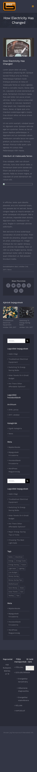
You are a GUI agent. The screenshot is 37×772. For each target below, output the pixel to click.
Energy (10, 561)
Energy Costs (21, 561)
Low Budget (12, 572)
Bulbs (10, 557)
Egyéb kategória (15, 428)
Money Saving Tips (15, 580)
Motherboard (13, 584)
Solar (22, 588)
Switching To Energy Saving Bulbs (27, 312)
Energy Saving (13, 565)
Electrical (18, 557)
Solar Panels (13, 592)
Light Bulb (12, 568)
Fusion (23, 565)
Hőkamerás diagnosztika (19, 689)
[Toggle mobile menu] (33, 6)
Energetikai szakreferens (19, 698)
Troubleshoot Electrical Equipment (10, 312)
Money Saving (13, 576)
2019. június (13, 410)
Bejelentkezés (14, 447)
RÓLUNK (18, 706)
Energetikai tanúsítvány (19, 680)
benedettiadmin (8, 266)
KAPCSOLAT (18, 711)
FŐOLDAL (18, 667)
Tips (17, 595)
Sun (21, 592)
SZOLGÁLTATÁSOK (18, 672)
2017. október (14, 415)
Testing (11, 595)
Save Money (12, 588)
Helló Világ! (13, 354)
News (9, 270)
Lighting (21, 568)
